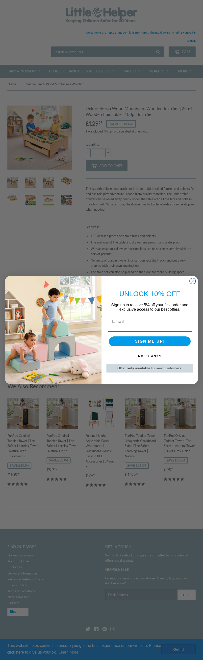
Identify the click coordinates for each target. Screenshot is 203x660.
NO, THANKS (150, 356)
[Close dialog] (193, 281)
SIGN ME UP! (150, 341)
